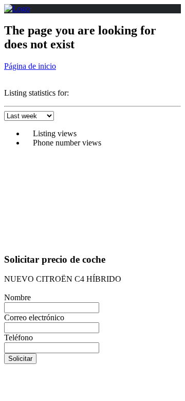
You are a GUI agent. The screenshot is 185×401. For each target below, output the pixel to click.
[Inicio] (17, 8)
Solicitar (20, 358)
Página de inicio (30, 66)
